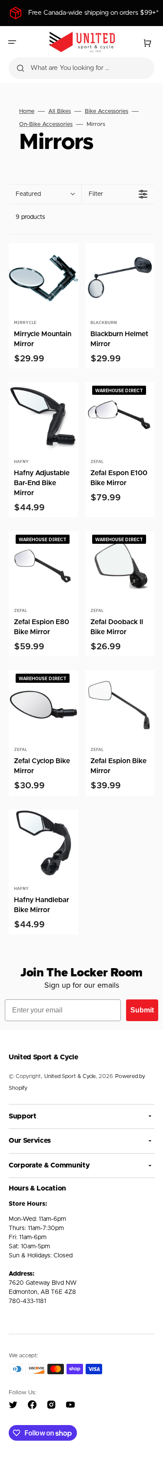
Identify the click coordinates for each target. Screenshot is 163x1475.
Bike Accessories (106, 111)
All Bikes (59, 111)
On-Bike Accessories (46, 124)
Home (26, 111)
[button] (12, 42)
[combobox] (81, 68)
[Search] (20, 68)
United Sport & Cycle (70, 1076)
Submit (142, 1010)
